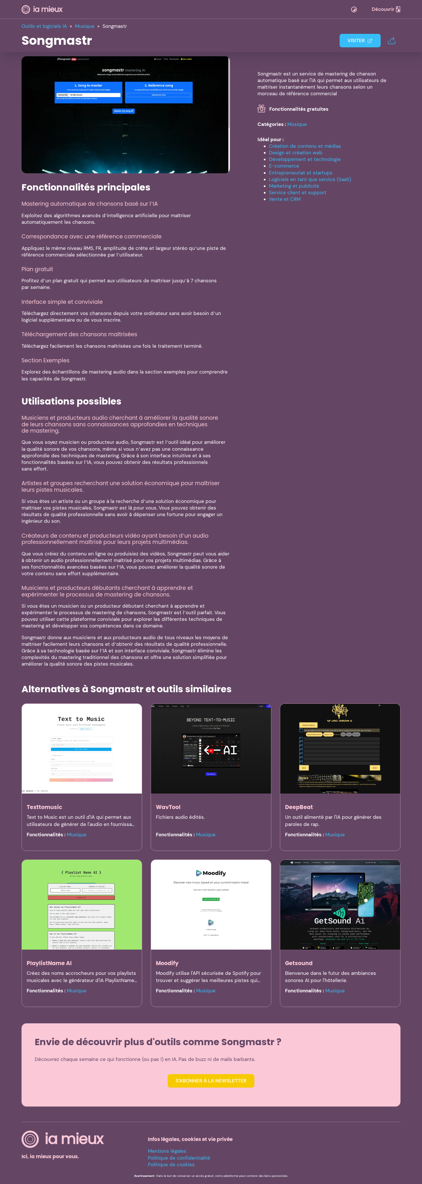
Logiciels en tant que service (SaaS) (310, 179)
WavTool (168, 807)
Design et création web (295, 152)
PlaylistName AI (49, 963)
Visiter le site (126, 114)
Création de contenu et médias (305, 146)
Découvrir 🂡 (386, 9)
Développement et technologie (305, 159)
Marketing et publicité (294, 186)
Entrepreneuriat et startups (300, 173)
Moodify (167, 963)
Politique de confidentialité (179, 1158)
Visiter (356, 40)
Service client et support (297, 192)
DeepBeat (299, 807)
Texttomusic (44, 807)
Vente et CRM (285, 199)
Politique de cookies (171, 1164)
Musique (297, 124)
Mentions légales (167, 1151)
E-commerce (284, 166)
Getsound (299, 963)
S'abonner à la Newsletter (211, 1081)
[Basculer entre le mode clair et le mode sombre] (354, 9)
